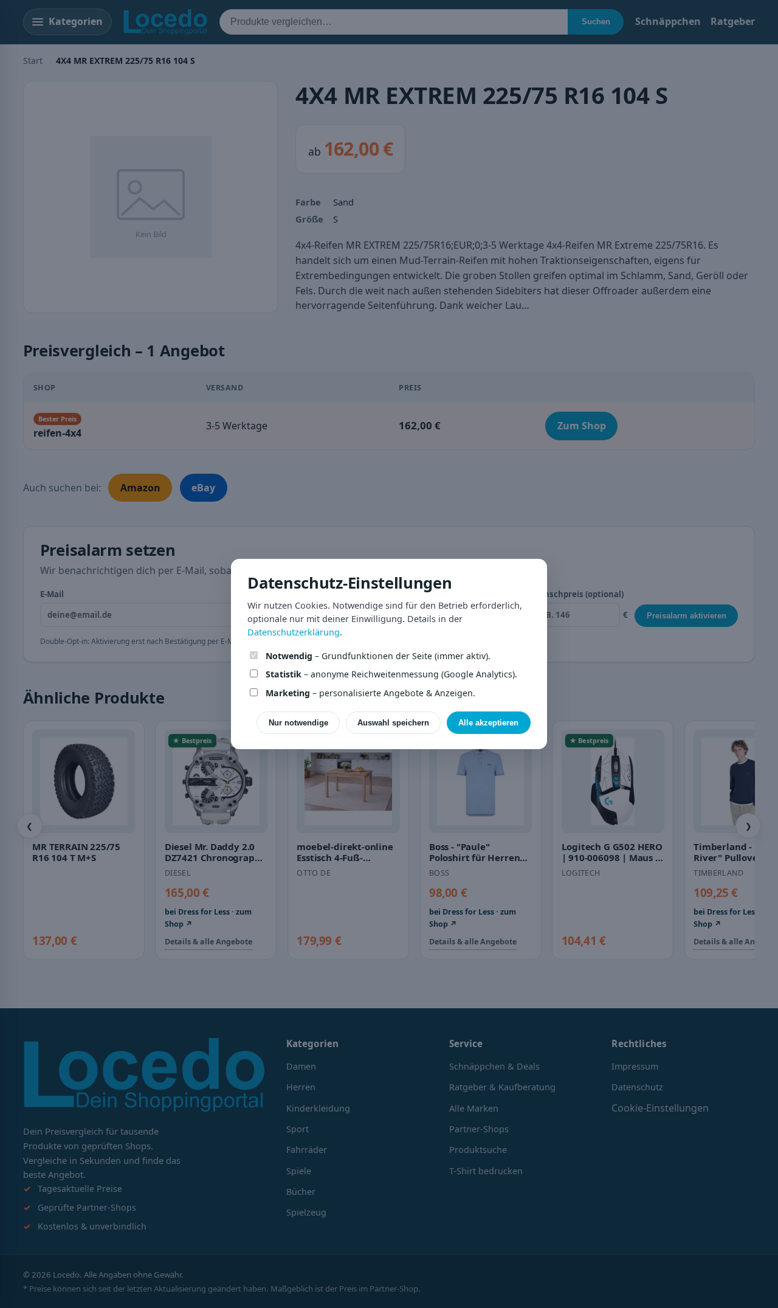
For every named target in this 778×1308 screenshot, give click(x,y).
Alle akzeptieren (488, 722)
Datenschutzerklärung (293, 632)
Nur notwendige (298, 722)
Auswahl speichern (393, 722)
